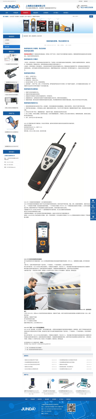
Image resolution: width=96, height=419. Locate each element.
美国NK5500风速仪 (75, 364)
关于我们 (80, 1)
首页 (7, 12)
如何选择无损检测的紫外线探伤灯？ (36, 349)
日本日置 (12, 16)
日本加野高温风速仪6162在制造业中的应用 (75, 360)
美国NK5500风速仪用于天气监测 (41, 360)
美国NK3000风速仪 (41, 366)
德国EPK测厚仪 (36, 16)
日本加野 (22, 16)
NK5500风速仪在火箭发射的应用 (41, 369)
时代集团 (17, 16)
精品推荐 (35, 12)
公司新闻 (7, 40)
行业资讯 (7, 43)
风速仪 (41, 342)
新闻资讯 (25, 12)
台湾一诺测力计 (28, 16)
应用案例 (45, 12)
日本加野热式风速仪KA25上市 (75, 369)
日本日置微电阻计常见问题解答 (35, 347)
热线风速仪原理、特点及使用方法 (75, 366)
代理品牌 (15, 12)
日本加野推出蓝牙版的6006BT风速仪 (75, 362)
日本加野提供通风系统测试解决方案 (41, 362)
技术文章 (7, 46)
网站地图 (56, 415)
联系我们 (86, 1)
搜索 (91, 16)
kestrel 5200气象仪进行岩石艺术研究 (41, 364)
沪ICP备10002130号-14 (47, 415)
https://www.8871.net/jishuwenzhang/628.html (40, 344)
